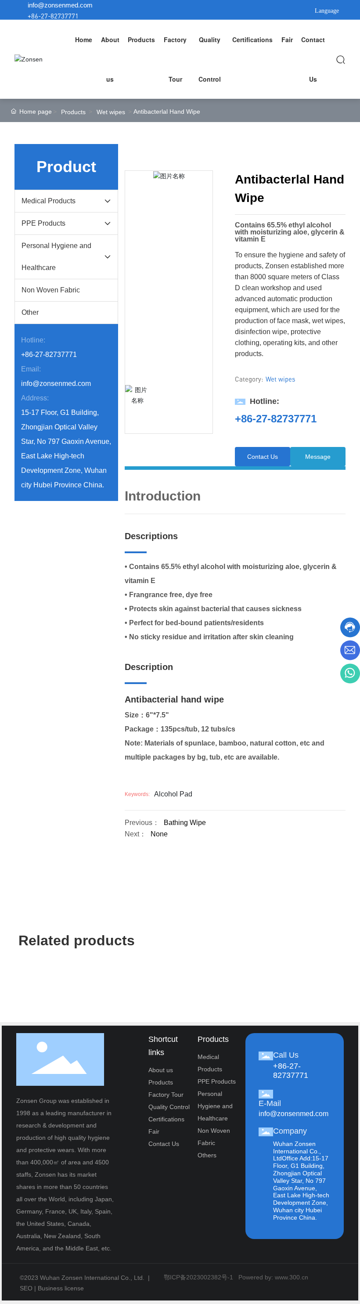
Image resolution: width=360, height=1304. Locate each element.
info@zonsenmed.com (60, 5)
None (159, 834)
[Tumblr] (267, 10)
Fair (153, 1131)
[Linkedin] (241, 10)
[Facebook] (227, 10)
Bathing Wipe (185, 822)
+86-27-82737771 (53, 16)
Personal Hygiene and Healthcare (215, 1106)
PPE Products (217, 1081)
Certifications (166, 1119)
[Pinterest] (280, 10)
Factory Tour (166, 1094)
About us (160, 1069)
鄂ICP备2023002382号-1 (198, 1277)
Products (73, 111)
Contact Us (163, 1143)
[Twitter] (254, 10)
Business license (61, 1288)
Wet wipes (111, 111)
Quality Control (169, 1106)
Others (207, 1155)
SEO (26, 1288)
